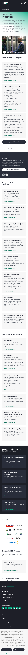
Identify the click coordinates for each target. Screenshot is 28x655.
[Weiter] (6, 175)
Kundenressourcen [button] (7, 626)
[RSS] (19, 608)
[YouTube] (17, 608)
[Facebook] (14, 608)
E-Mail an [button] (7, 597)
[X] (6, 608)
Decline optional (19, 649)
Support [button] (4, 618)
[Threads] (11, 608)
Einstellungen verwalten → (7, 653)
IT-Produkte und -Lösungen (12, 578)
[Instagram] (9, 608)
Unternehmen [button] (5, 614)
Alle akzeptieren (7, 649)
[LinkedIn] (3, 608)
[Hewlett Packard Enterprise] (5, 3)
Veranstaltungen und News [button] (8, 622)
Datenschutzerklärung (14, 647)
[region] (14, 165)
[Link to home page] (2, 578)
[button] (22, 3)
